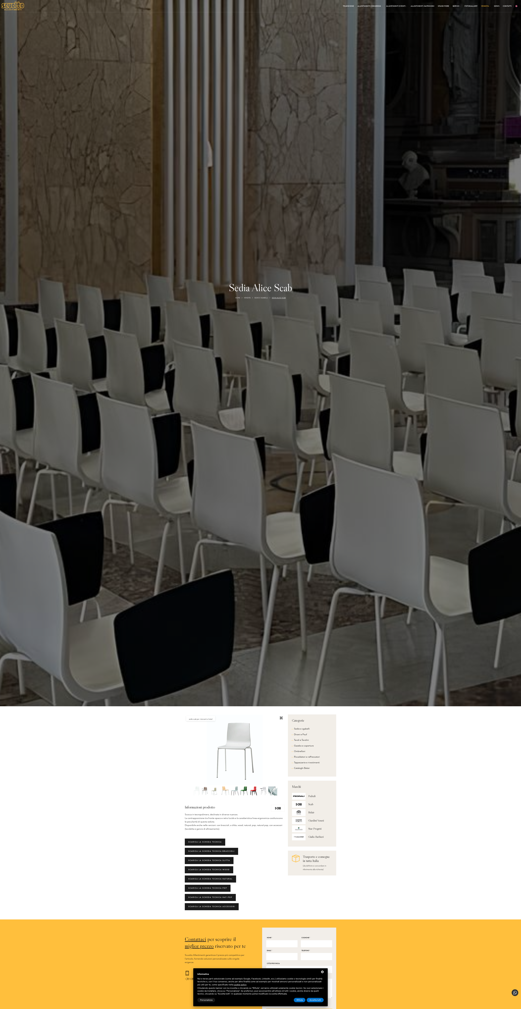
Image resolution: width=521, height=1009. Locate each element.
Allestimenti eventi (396, 6)
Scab (310, 804)
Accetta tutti (315, 1000)
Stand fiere (443, 6)
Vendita (485, 6)
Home (237, 298)
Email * (269, 950)
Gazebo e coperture (304, 745)
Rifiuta (300, 1000)
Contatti (507, 6)
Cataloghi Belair (302, 768)
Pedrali (312, 796)
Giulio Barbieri (316, 836)
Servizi (456, 6)
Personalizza (206, 1000)
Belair (311, 812)
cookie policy (240, 984)
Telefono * (305, 950)
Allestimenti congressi (370, 6)
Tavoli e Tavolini (301, 740)
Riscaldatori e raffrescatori (307, 756)
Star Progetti (315, 828)
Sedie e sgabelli (261, 298)
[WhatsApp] (515, 992)
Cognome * (305, 938)
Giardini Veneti (316, 820)
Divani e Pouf (300, 734)
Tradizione (348, 6)
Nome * (269, 938)
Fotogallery (471, 6)
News (496, 6)
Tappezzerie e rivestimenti (307, 762)
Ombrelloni (299, 751)
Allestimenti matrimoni (422, 6)
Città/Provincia (273, 963)
